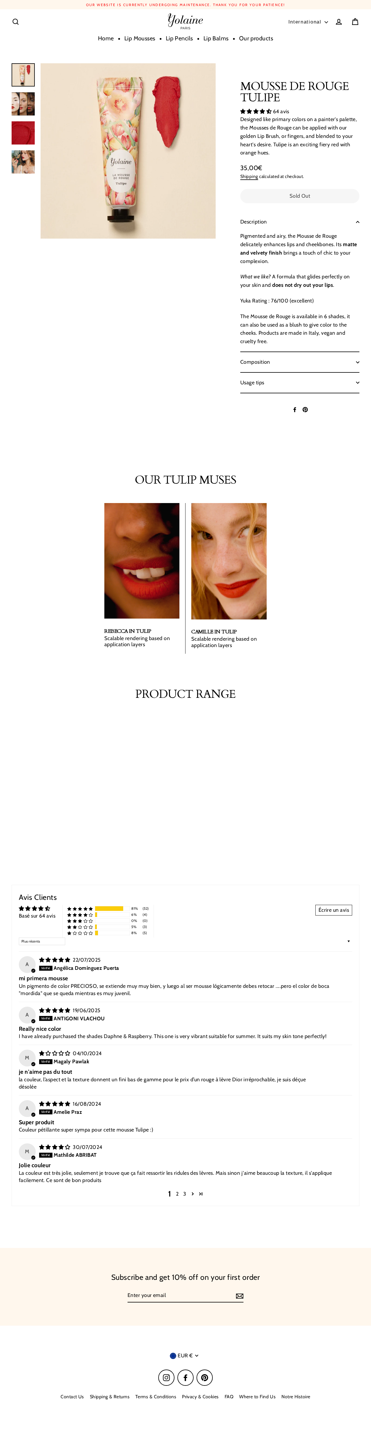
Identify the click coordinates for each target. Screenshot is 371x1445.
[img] (55, 960)
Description (253, 222)
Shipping (249, 176)
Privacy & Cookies (200, 1396)
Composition (255, 362)
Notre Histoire (295, 1396)
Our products (256, 38)
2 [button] (177, 1194)
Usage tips (252, 382)
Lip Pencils (179, 38)
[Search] (15, 22)
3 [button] (184, 1194)
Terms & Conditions (155, 1396)
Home (106, 38)
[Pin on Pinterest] (305, 409)
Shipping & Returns (110, 1396)
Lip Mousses (139, 38)
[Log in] (338, 22)
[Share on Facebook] (294, 409)
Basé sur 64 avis (37, 916)
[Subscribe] (238, 1295)
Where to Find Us (257, 1396)
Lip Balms (216, 38)
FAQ (229, 1396)
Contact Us (72, 1396)
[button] (256, 111)
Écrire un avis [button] (334, 910)
